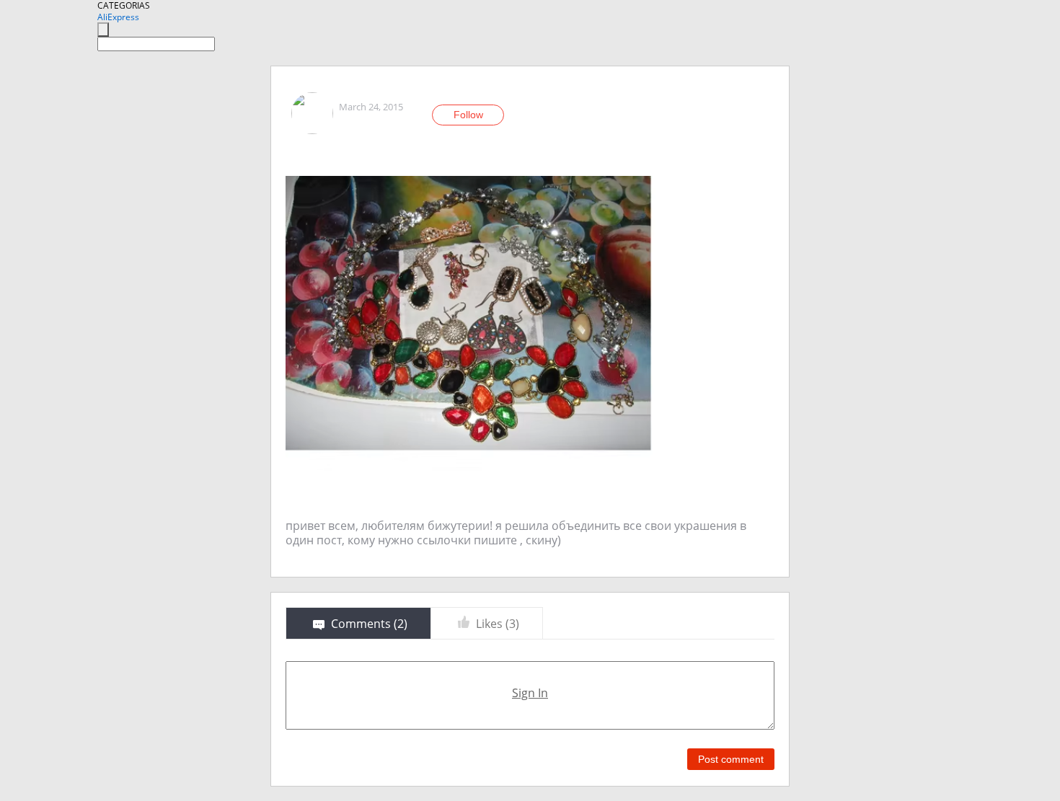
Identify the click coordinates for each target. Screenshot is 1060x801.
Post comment (731, 759)
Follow (468, 114)
